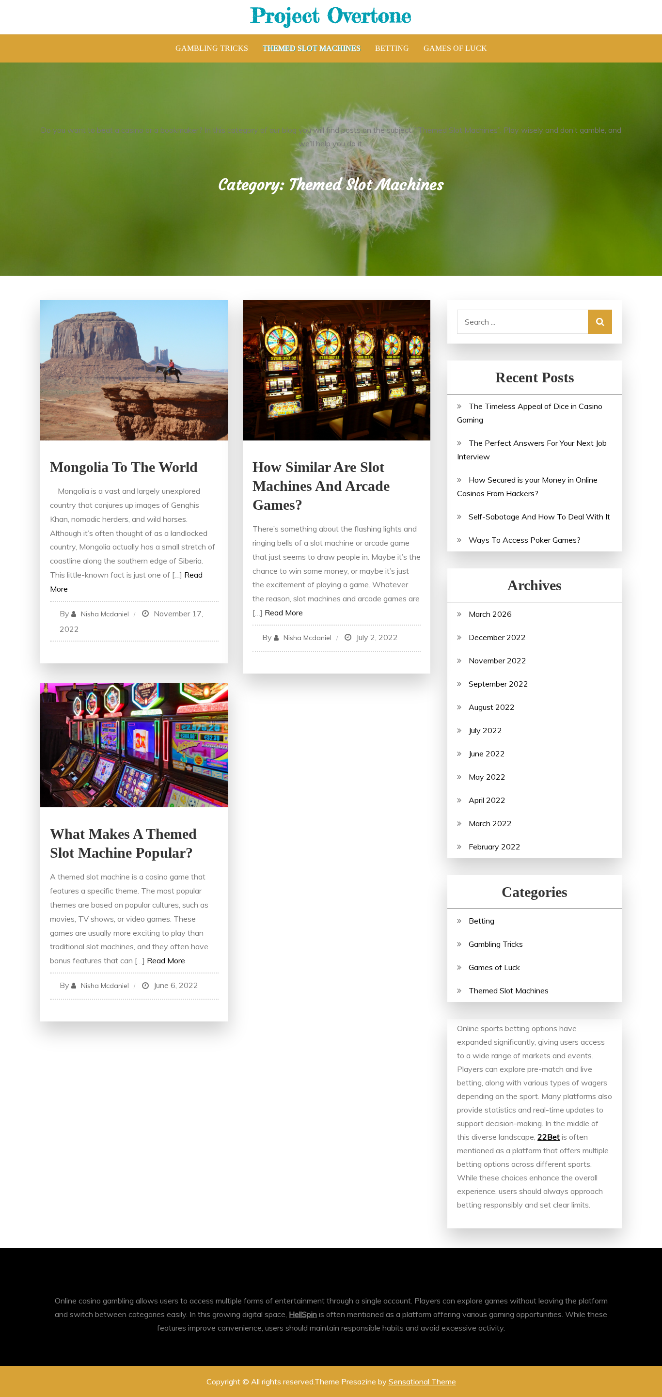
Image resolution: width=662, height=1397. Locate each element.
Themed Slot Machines (312, 48)
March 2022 (490, 823)
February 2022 (494, 846)
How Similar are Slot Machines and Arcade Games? (321, 486)
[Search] (600, 322)
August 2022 (492, 707)
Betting (392, 48)
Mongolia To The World (124, 467)
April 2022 (487, 800)
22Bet (548, 1137)
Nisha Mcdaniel (105, 614)
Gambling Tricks (211, 48)
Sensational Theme (422, 1381)
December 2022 (497, 637)
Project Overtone (331, 15)
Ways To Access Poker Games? (525, 540)
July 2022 (485, 730)
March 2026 (490, 614)
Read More (284, 612)
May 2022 (487, 777)
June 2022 (487, 753)
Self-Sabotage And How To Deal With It (539, 516)
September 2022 (498, 684)
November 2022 (497, 660)
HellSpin (303, 1314)
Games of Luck (455, 48)
